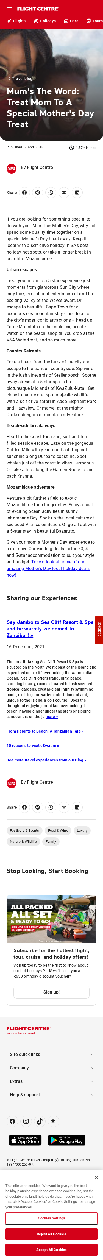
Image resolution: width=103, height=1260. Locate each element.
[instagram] (26, 1121)
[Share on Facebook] (24, 192)
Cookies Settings (51, 1218)
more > (52, 716)
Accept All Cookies (51, 1250)
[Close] (96, 1178)
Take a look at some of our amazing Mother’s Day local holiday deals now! (48, 568)
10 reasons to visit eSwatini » (33, 745)
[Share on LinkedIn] (77, 192)
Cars (74, 21)
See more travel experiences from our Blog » (46, 760)
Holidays (48, 21)
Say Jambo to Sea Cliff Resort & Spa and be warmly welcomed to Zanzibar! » (50, 628)
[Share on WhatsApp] (50, 192)
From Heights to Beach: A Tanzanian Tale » (45, 731)
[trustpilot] (53, 1121)
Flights (19, 21)
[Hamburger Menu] (9, 8)
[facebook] (12, 1121)
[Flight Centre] (37, 9)
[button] (99, 630)
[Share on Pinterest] (37, 192)
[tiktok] (40, 1121)
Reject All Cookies (51, 1234)
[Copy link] (64, 192)
